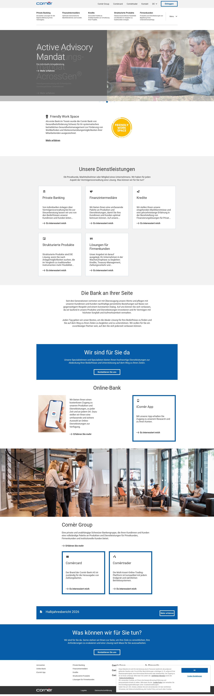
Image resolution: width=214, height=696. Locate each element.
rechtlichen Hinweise (158, 676)
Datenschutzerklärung (103, 687)
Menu (172, 16)
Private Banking (79, 662)
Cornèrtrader (132, 4)
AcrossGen (40, 662)
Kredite (75, 669)
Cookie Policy (157, 682)
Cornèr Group (103, 4)
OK (195, 670)
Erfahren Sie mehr (82, 431)
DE (153, 4)
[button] (99, 98)
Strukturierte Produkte (81, 673)
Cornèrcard (118, 4)
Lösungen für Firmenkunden (83, 676)
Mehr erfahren (47, 71)
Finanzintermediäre (80, 665)
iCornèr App (40, 669)
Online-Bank (41, 665)
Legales (84, 687)
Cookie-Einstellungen (194, 676)
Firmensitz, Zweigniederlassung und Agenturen (160, 664)
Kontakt (144, 4)
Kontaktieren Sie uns (107, 369)
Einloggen (169, 4)
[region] (163, 678)
